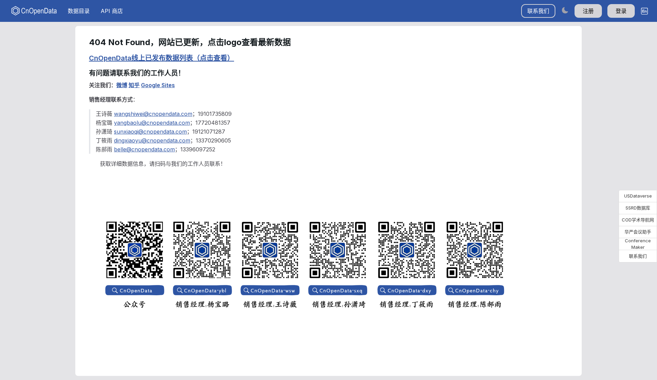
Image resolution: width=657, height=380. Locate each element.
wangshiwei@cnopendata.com (153, 113)
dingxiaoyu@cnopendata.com (152, 140)
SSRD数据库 (638, 208)
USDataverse (638, 196)
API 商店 (112, 11)
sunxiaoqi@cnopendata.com (150, 131)
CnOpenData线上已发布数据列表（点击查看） (161, 58)
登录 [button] (621, 11)
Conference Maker (638, 244)
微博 (121, 85)
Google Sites (158, 85)
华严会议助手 (637, 231)
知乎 (134, 85)
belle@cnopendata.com (144, 149)
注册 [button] (588, 11)
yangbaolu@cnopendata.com (152, 122)
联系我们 (538, 11)
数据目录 (79, 11)
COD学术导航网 (638, 219)
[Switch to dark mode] (565, 10)
